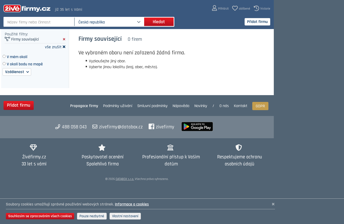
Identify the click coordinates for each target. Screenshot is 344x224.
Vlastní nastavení (125, 216)
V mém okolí (17, 57)
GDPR (260, 106)
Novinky (200, 105)
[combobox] (39, 22)
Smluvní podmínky (152, 105)
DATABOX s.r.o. (125, 179)
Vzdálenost (15, 72)
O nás (224, 105)
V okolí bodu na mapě (25, 64)
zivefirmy (165, 127)
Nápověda (180, 105)
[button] (220, 8)
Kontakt (240, 105)
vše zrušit (53, 46)
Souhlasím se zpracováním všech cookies (40, 216)
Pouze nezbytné (92, 216)
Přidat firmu (257, 21)
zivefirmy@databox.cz (121, 127)
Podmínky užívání (117, 105)
